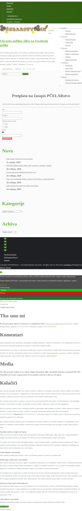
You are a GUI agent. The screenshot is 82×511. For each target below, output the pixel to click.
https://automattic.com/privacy (57, 353)
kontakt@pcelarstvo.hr (14, 19)
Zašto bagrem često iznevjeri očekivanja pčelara (22, 186)
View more (3, 285)
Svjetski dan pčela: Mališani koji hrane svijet (21, 172)
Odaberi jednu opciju (9, 121)
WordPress (67, 265)
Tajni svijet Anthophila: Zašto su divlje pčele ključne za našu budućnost (30, 179)
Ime (3, 109)
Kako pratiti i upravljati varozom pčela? (19, 159)
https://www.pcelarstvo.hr (54, 324)
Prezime (4, 115)
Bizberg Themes (5, 268)
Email (4, 130)
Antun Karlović (7, 69)
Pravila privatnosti (10, 254)
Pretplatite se (7, 138)
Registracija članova (11, 257)
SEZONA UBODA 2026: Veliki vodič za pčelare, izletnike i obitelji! (28, 165)
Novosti (18, 69)
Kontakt (7, 260)
